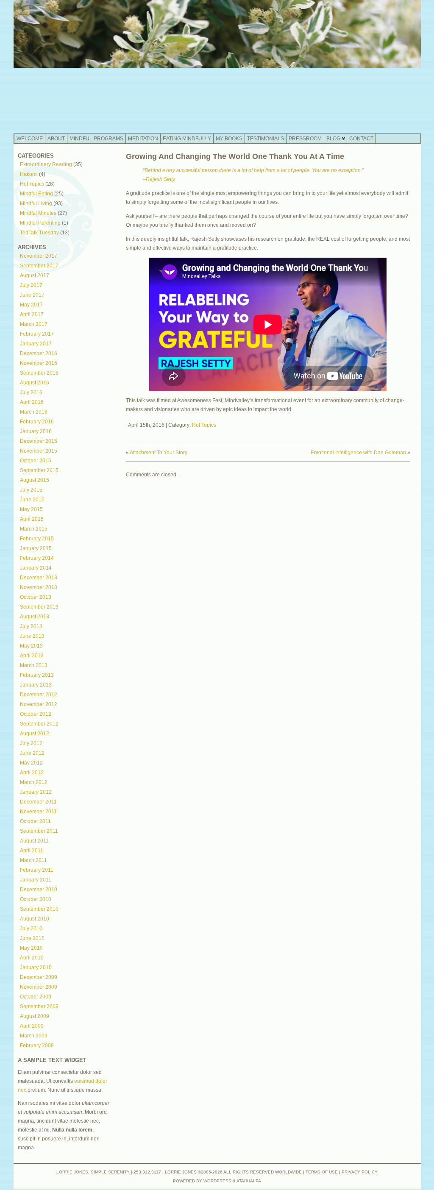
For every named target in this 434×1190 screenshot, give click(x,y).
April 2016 (32, 402)
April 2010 (32, 958)
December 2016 (38, 353)
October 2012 (35, 714)
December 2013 (38, 578)
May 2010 (31, 948)
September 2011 (39, 831)
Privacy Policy (360, 1172)
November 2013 (38, 587)
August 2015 (34, 480)
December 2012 (38, 695)
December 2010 (38, 889)
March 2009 (33, 1036)
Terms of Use (322, 1172)
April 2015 (32, 519)
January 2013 (36, 685)
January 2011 (35, 880)
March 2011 (33, 860)
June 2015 (32, 500)
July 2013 (31, 626)
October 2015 (35, 461)
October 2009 (35, 997)
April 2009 (32, 1026)
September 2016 (39, 373)
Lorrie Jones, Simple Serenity (93, 1172)
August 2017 (34, 275)
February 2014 (37, 558)
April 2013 (32, 656)
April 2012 (32, 773)
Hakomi (29, 174)
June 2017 (32, 295)
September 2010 (39, 909)
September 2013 (39, 607)
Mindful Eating (36, 194)
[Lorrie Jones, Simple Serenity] (217, 66)
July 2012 (31, 743)
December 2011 (38, 802)
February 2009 (37, 1045)
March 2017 (33, 324)
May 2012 (31, 763)
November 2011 (38, 812)
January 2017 (36, 344)
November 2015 (38, 451)
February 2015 (37, 539)
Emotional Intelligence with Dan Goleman (358, 453)
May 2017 (31, 305)
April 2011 (31, 851)
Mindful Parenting (40, 223)
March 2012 (33, 782)
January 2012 (36, 792)
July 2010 (31, 928)
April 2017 (32, 314)
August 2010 (34, 919)
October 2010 (35, 899)
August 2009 (34, 1016)
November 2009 (38, 987)
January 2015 (36, 548)
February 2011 (36, 870)
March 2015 (33, 529)
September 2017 (39, 266)
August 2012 (34, 734)
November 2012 (38, 704)
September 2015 (39, 470)
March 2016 (33, 412)
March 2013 (33, 665)
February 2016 (37, 422)
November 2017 (38, 256)
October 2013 (35, 597)
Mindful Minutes (38, 213)
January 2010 (36, 967)
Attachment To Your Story (158, 453)
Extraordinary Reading (46, 164)
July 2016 (31, 392)
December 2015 (38, 441)
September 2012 (39, 724)
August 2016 (34, 383)
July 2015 (31, 490)
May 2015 (31, 509)
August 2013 (34, 617)
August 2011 (34, 841)
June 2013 (32, 636)
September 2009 (39, 1006)
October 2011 (35, 821)
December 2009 (38, 977)
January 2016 (36, 431)
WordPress (217, 1181)
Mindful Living (36, 203)
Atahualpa (248, 1181)
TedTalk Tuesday (39, 233)
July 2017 (31, 285)
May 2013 (31, 646)
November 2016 (38, 363)
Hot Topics (32, 184)
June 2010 (32, 938)
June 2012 (32, 753)
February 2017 (37, 334)
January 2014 (36, 568)
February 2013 (37, 675)
